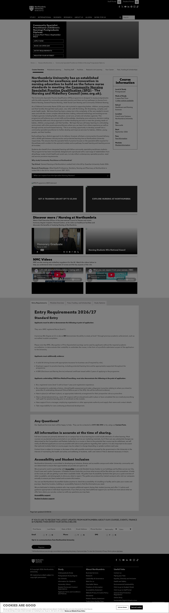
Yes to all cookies (136, 607)
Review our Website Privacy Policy (75, 611)
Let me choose (122, 607)
